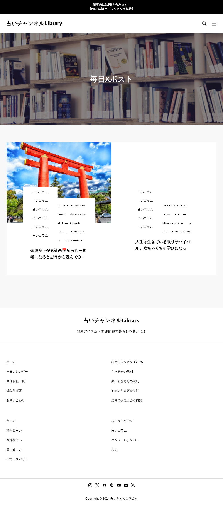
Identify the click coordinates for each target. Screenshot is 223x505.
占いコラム (119, 430)
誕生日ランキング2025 (127, 362)
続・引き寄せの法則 (125, 381)
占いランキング (122, 421)
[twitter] (97, 485)
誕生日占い (14, 430)
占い (115, 449)
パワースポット (17, 459)
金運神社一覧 (16, 381)
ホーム (11, 362)
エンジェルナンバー (125, 440)
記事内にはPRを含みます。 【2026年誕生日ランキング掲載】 (111, 7)
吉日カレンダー (17, 371)
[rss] (133, 485)
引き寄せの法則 (122, 371)
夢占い (11, 421)
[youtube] (119, 485)
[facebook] (104, 485)
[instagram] (90, 485)
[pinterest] (112, 485)
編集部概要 (14, 390)
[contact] (126, 485)
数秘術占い (14, 440)
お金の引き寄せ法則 (125, 390)
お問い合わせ (16, 400)
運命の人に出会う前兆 (127, 400)
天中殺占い (14, 449)
